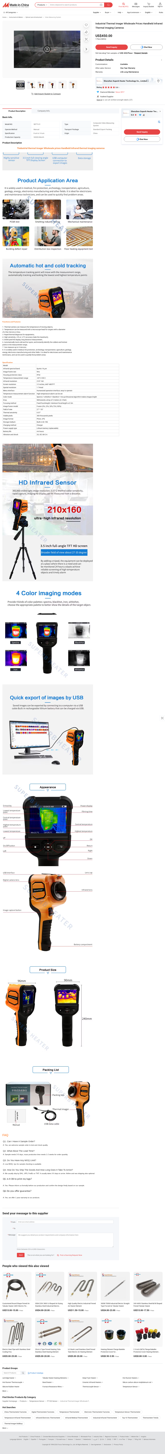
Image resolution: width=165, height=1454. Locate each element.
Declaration (107, 1444)
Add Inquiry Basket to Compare (47, 93)
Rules (161, 12)
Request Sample (140, 53)
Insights (143, 1436)
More (4, 1428)
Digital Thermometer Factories (43, 1412)
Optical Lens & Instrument (33, 17)
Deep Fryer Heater (89, 1378)
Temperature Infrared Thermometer (17, 1418)
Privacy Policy (118, 1444)
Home (4, 17)
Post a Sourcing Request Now (69, 1255)
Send (21, 1255)
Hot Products (23, 1436)
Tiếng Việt (137, 1439)
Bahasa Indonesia (149, 1439)
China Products (35, 1436)
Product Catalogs (36, 1373)
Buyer (107, 12)
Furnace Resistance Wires (52, 1386)
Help (119, 12)
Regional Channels (111, 1436)
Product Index (124, 1436)
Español (33, 1439)
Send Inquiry (111, 47)
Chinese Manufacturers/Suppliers (54, 1436)
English (26, 1439)
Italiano (70, 1439)
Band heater (47, 1382)
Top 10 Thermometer (130, 1418)
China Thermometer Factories (15, 1412)
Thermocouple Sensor (90, 1386)
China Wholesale (72, 1436)
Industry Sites (98, 1436)
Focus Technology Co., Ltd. (67, 1444)
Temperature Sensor (130, 1386)
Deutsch (78, 1439)
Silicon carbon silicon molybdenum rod (137, 1382)
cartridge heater (8, 1378)
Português (42, 1439)
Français (51, 1439)
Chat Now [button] (148, 47)
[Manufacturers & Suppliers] (15, 4)
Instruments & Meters (16, 17)
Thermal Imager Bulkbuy (13, 1423)
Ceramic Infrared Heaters (91, 1382)
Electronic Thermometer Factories (97, 1412)
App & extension (133, 12)
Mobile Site (134, 1436)
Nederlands (87, 1439)
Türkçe (130, 1439)
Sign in (160, 6)
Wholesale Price (86, 1436)
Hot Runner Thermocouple (12, 1382)
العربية (95, 1439)
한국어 (102, 1439)
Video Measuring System (53, 17)
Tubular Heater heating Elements (55, 1378)
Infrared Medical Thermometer (76, 1418)
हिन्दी (115, 1439)
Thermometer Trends (150, 1418)
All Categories (11, 12)
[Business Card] (159, 121)
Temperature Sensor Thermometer (127, 1412)
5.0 (132, 115)
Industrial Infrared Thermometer (105, 1418)
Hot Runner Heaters (130, 1378)
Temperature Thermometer (69, 1412)
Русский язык (60, 1439)
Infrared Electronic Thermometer (48, 1418)
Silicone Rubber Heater (10, 1386)
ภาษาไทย (122, 1439)
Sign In (99, 100)
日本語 (109, 1439)
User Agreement (96, 1444)
